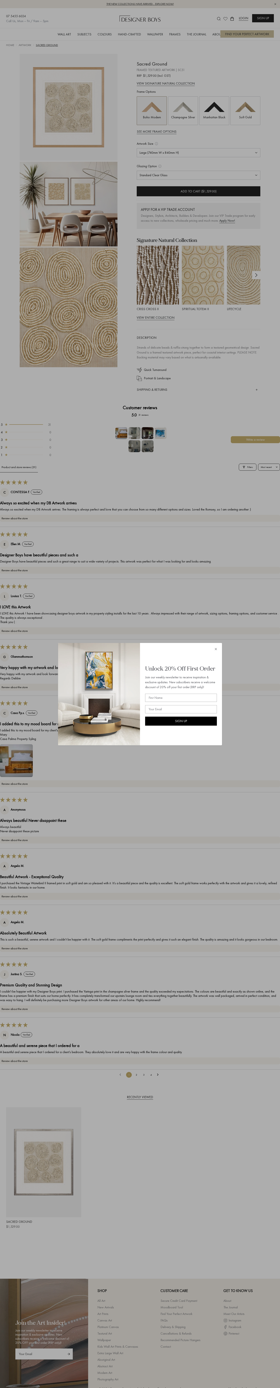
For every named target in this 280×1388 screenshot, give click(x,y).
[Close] (216, 649)
